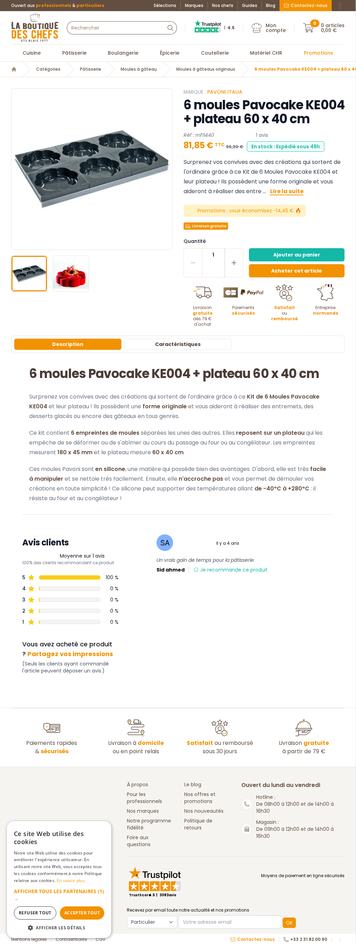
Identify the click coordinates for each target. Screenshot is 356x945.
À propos (137, 784)
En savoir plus (71, 880)
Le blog (192, 784)
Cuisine (32, 52)
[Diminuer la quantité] (193, 263)
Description (67, 344)
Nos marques (143, 811)
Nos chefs (222, 5)
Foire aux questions (139, 841)
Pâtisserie (74, 52)
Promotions (318, 52)
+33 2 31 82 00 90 (308, 939)
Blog (270, 5)
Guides (249, 5)
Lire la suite (287, 191)
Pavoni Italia (224, 91)
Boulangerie (123, 52)
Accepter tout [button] (82, 913)
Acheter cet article (296, 270)
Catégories (48, 69)
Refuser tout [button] (35, 913)
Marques (194, 5)
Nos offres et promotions (200, 798)
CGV (100, 939)
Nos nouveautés (204, 811)
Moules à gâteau (139, 69)
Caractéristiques (178, 344)
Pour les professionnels (144, 798)
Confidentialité (71, 939)
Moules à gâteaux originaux (205, 69)
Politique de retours (198, 824)
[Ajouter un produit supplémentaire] (234, 263)
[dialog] (59, 879)
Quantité (195, 241)
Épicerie (169, 52)
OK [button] (289, 922)
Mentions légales (29, 939)
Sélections (165, 5)
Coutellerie (215, 52)
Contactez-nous (309, 5)
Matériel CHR (266, 52)
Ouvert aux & (57, 5)
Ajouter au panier (296, 254)
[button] (17, 169)
